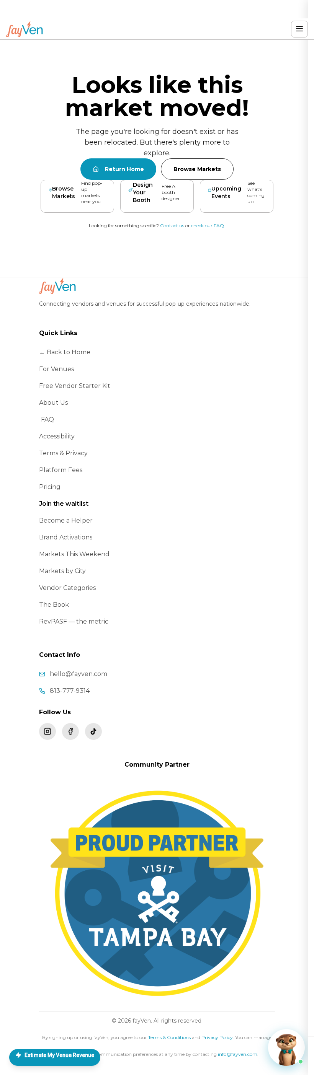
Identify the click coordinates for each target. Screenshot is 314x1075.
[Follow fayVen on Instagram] (47, 731)
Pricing (50, 486)
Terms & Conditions (169, 1037)
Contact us (172, 225)
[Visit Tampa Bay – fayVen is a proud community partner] (157, 893)
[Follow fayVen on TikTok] (93, 731)
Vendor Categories (67, 587)
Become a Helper (66, 520)
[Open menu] (299, 29)
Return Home (124, 169)
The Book (54, 604)
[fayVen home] (25, 29)
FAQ (47, 419)
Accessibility (57, 436)
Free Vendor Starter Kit (74, 385)
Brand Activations (65, 537)
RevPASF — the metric (73, 621)
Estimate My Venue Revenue (59, 1055)
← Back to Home (64, 352)
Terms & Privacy (63, 453)
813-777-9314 (70, 690)
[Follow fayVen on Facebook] (70, 731)
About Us (53, 402)
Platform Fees (60, 470)
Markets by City (62, 571)
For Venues (56, 369)
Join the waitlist (63, 503)
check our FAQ (207, 225)
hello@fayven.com (78, 674)
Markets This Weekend (74, 554)
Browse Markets (197, 169)
